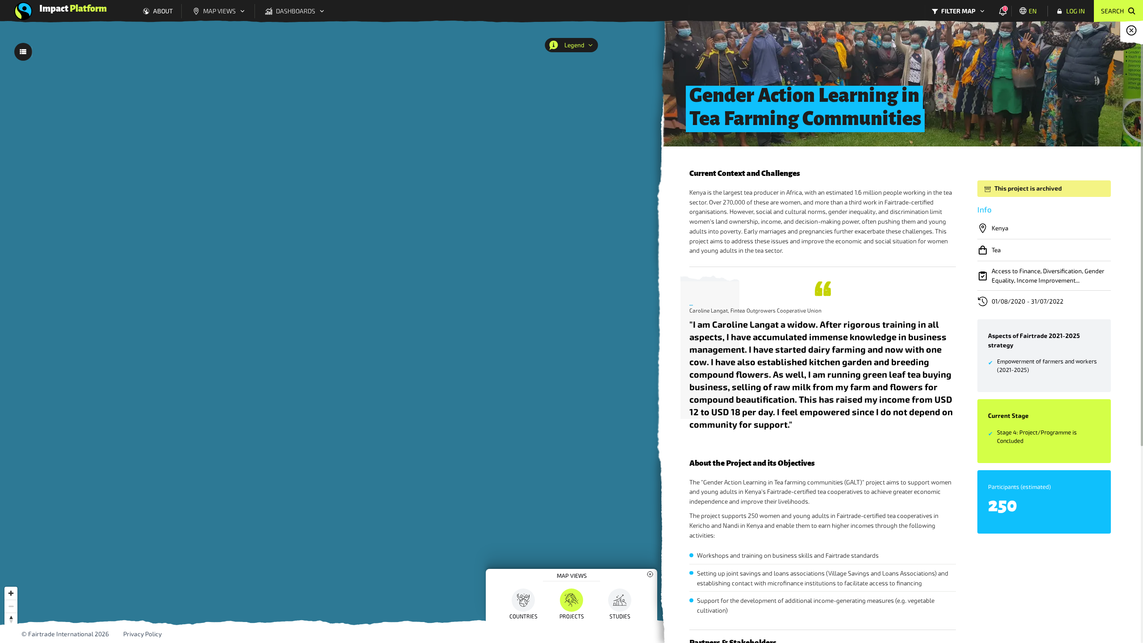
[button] (571, 575)
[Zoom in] (10, 593)
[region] (571, 331)
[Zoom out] (10, 606)
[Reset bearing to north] (10, 619)
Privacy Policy (142, 634)
